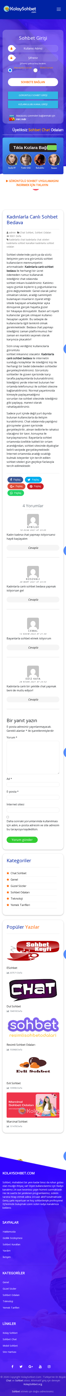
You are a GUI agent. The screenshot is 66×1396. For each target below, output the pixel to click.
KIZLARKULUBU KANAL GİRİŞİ (33, 104)
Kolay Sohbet (10, 1332)
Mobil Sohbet (10, 1345)
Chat (8, 1380)
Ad (9, 779)
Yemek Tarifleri (20, 905)
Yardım (6, 1250)
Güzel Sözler (18, 886)
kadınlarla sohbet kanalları (21, 243)
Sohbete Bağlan (33, 82)
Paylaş (16, 479)
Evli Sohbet (14, 1083)
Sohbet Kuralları (11, 1244)
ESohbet (12, 968)
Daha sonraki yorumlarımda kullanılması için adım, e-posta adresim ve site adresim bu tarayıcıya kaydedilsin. (33, 825)
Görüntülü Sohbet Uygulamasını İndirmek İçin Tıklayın (33, 183)
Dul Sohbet (14, 1006)
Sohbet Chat (10, 1339)
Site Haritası (9, 1351)
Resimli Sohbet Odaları (21, 1045)
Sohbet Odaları (43, 232)
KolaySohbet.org (33, 1384)
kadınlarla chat (17, 239)
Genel (14, 879)
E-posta (13, 791)
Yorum (12, 737)
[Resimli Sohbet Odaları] (33, 1028)
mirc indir (21, 119)
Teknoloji (17, 898)
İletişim (7, 1257)
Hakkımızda (9, 1231)
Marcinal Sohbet (17, 1121)
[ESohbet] (33, 951)
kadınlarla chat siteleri (37, 239)
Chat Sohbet (27, 232)
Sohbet (19, 1380)
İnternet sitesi (15, 804)
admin (12, 232)
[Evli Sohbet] (33, 1066)
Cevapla (33, 548)
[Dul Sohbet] (33, 989)
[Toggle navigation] (58, 8)
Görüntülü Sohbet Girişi (33, 95)
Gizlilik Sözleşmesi (12, 1238)
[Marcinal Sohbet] (33, 1105)
